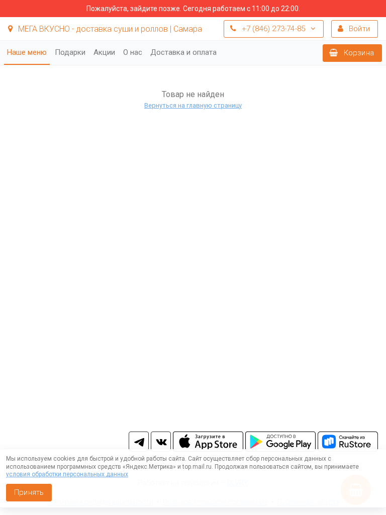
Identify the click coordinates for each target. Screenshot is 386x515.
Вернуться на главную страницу (193, 105)
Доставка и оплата (183, 52)
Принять (29, 492)
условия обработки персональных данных (67, 474)
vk (161, 442)
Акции (104, 52)
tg (139, 442)
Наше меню (27, 52)
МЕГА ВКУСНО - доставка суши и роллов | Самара (109, 29)
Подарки (70, 52)
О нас (132, 52)
